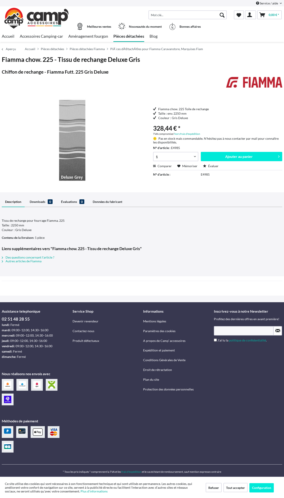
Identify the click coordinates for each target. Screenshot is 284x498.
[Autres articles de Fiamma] (254, 84)
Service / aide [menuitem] (269, 3)
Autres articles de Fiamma (23, 261)
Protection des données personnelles (168, 389)
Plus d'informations (94, 491)
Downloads (40, 202)
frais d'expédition (131, 471)
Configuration (261, 488)
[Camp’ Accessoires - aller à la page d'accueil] (36, 12)
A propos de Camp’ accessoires (164, 341)
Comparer (164, 166)
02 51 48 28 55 (16, 319)
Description (13, 202)
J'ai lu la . (242, 340)
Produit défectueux (86, 341)
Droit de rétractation (157, 370)
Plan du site (151, 379)
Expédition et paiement (159, 350)
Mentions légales (154, 321)
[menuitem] (187, 14)
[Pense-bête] (239, 14)
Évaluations (72, 202)
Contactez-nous (83, 331)
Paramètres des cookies (159, 331)
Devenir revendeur (86, 321)
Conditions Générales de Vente (164, 360)
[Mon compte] (250, 14)
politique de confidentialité (247, 340)
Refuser (213, 488)
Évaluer (213, 166)
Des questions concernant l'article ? (29, 257)
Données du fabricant (107, 202)
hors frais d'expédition (187, 133)
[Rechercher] (222, 14)
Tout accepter (235, 488)
